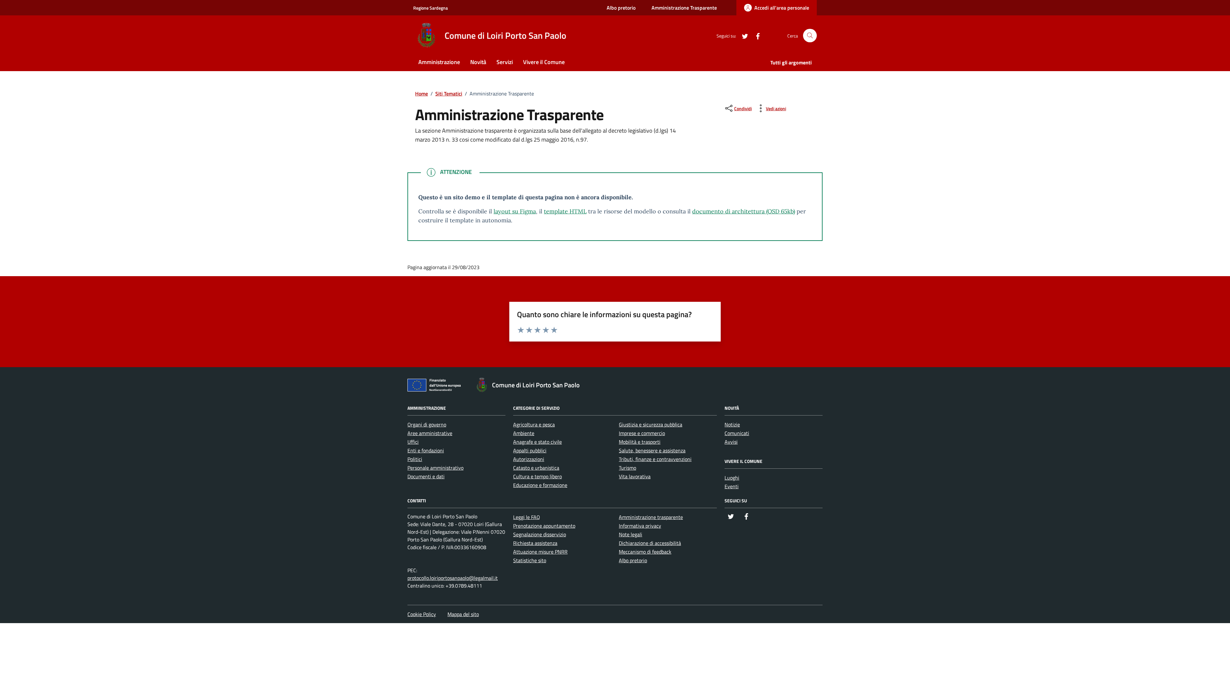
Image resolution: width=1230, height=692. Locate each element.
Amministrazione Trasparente (684, 8)
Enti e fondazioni (425, 450)
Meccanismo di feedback (645, 552)
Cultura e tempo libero (537, 476)
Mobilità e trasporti (639, 442)
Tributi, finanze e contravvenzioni (655, 459)
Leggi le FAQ (526, 517)
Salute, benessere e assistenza (652, 450)
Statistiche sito (529, 560)
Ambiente (523, 433)
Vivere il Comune (544, 62)
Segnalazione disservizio (539, 534)
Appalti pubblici (529, 450)
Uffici (413, 442)
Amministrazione (439, 62)
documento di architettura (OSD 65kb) (743, 211)
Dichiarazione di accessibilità (650, 543)
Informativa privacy (640, 526)
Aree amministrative (429, 433)
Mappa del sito (463, 614)
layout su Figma (515, 211)
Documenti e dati (426, 476)
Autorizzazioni (528, 459)
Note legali (630, 534)
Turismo (627, 468)
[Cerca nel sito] (810, 36)
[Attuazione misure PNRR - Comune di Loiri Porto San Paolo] (435, 386)
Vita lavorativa (635, 476)
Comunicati (737, 433)
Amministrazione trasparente (651, 517)
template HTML (565, 211)
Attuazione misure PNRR (540, 552)
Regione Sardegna (430, 7)
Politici (414, 459)
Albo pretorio (621, 8)
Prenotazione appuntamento (544, 526)
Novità (478, 62)
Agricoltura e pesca (534, 424)
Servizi (504, 62)
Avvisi (731, 442)
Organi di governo (426, 424)
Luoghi (732, 478)
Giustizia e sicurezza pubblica (650, 424)
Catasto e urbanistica (536, 468)
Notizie (732, 424)
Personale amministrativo (435, 468)
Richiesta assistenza (535, 543)
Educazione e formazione (540, 485)
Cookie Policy (421, 614)
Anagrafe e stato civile (537, 442)
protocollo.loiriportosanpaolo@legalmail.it (452, 578)
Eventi (732, 486)
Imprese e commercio (642, 433)
